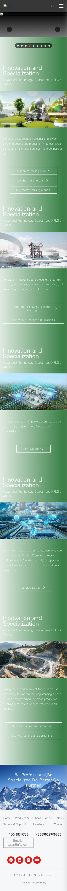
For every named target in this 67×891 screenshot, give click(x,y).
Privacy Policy (39, 882)
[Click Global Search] (52, 6)
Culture (33, 814)
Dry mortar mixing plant (32, 190)
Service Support (32, 587)
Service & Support (14, 824)
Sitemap (26, 882)
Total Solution (32, 448)
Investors (38, 824)
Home (7, 818)
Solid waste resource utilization (32, 320)
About (48, 818)
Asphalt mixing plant (31, 180)
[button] (57, 29)
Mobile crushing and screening (32, 726)
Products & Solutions (28, 818)
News (60, 818)
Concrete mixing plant (32, 171)
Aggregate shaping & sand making (32, 308)
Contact (59, 824)
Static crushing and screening (32, 735)
